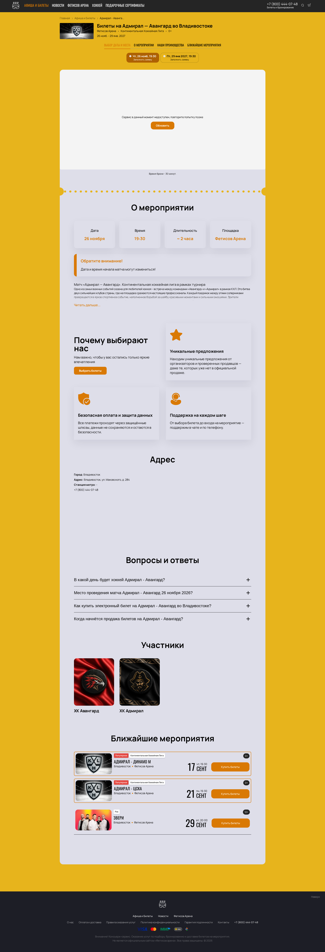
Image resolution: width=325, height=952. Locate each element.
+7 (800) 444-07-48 (282, 4)
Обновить (162, 125)
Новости (58, 5)
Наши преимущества (170, 45)
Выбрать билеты (90, 371)
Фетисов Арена (78, 5)
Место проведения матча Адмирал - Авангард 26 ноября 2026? (133, 592)
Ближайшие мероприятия (204, 45)
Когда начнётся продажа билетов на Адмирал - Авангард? (128, 619)
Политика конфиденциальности (160, 922)
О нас (70, 922)
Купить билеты (230, 767)
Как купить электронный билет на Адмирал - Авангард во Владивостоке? (142, 605)
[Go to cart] (309, 5)
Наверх (315, 897)
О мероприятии (144, 45)
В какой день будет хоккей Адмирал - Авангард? (119, 579)
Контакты (223, 922)
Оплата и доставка (90, 922)
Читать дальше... (87, 305)
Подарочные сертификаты (125, 5)
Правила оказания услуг (121, 922)
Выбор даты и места (117, 45)
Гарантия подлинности (199, 922)
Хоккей (97, 5)
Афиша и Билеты (36, 5)
